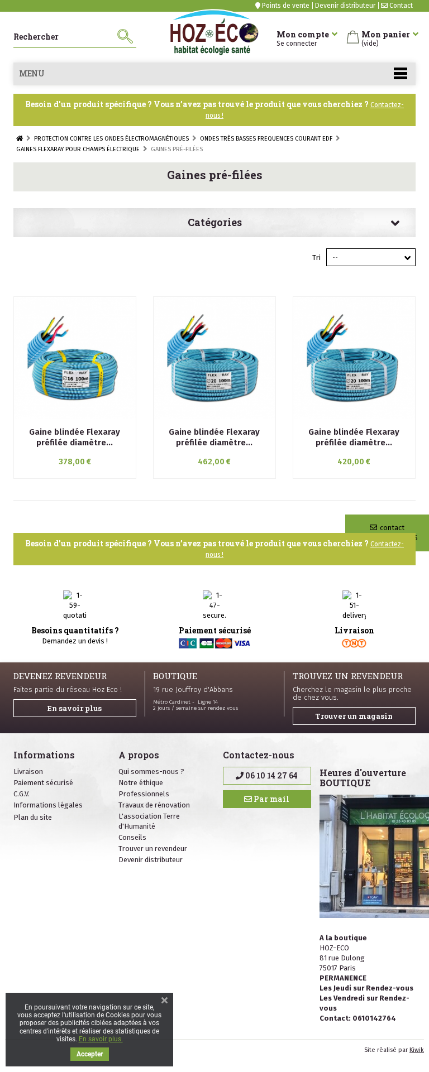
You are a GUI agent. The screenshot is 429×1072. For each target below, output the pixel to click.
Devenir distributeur (345, 5)
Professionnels (143, 794)
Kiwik (416, 1050)
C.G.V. (21, 794)
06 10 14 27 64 (271, 775)
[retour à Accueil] (19, 138)
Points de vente (284, 5)
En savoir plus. (101, 1039)
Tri (316, 257)
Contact (400, 5)
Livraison (28, 771)
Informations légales (48, 805)
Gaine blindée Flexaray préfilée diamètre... (74, 437)
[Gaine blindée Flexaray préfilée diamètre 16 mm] (75, 358)
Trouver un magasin (354, 716)
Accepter (90, 1054)
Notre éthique (140, 782)
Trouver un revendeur (152, 848)
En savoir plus (74, 708)
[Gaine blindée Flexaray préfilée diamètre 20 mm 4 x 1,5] (354, 358)
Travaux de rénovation (154, 805)
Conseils (132, 837)
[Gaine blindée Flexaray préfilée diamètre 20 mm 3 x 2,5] (214, 358)
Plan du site (32, 817)
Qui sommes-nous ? (151, 771)
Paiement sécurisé (43, 782)
